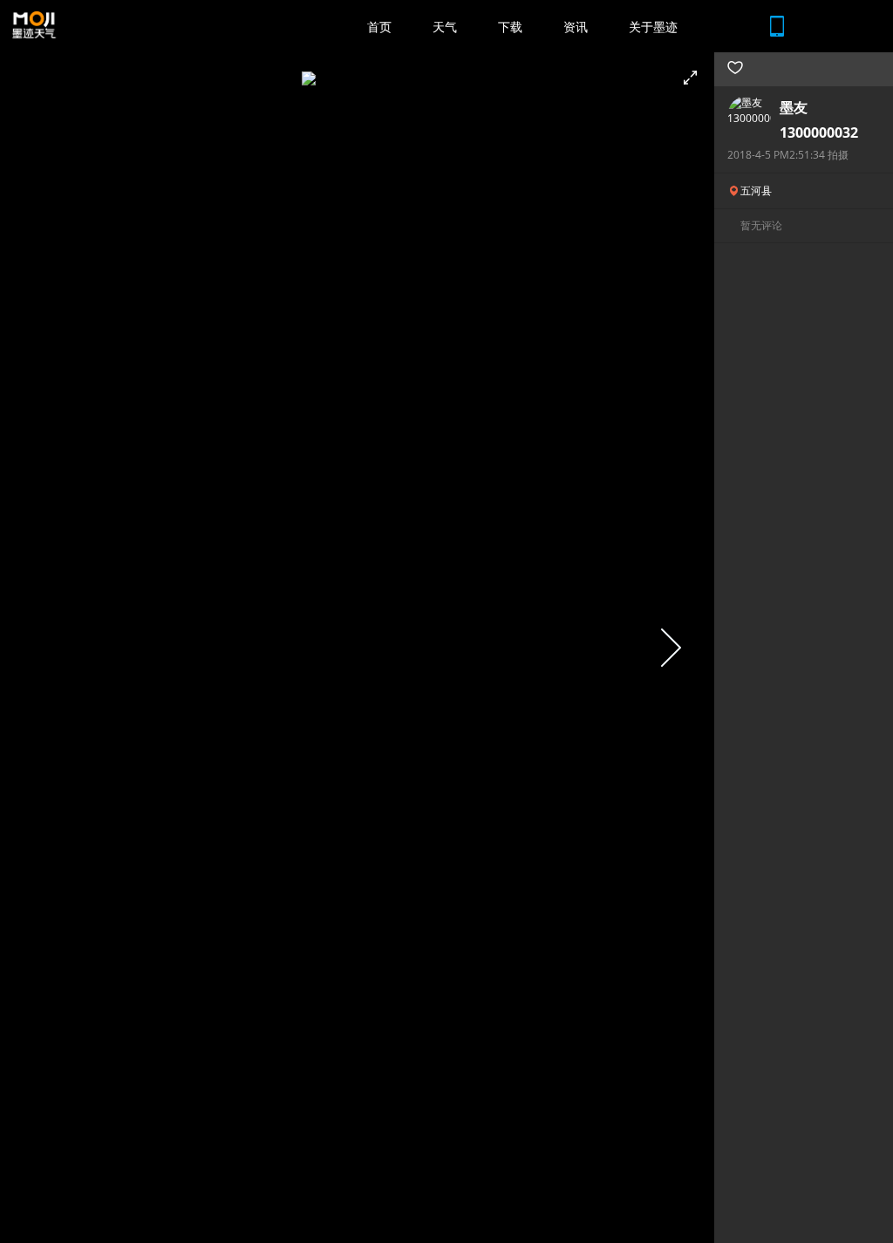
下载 (510, 26)
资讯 (575, 26)
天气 (445, 26)
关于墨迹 (653, 26)
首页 (379, 26)
